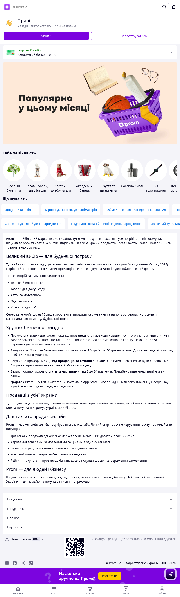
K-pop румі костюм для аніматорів (71, 210)
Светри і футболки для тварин (61, 190)
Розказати (109, 576)
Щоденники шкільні (20, 210)
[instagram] (22, 563)
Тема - (21, 539)
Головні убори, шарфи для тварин (37, 190)
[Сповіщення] (173, 7)
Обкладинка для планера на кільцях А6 (136, 210)
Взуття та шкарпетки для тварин (108, 190)
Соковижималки (133, 186)
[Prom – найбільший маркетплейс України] (7, 7)
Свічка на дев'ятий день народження (33, 224)
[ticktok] (30, 563)
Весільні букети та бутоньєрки (13, 190)
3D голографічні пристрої (156, 190)
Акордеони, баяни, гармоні (85, 190)
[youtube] (7, 563)
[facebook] (15, 563)
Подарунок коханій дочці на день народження (106, 224)
